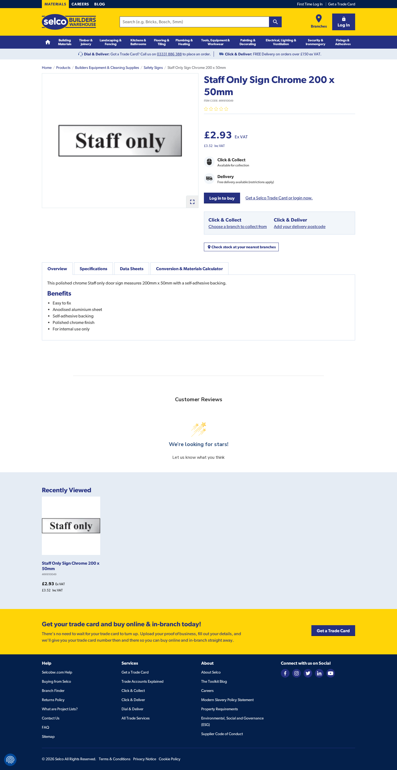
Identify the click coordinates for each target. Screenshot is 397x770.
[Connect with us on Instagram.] (296, 673)
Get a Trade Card (341, 4)
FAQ (45, 727)
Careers (80, 4)
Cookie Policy (169, 759)
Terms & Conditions (114, 759)
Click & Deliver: (238, 54)
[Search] (275, 21)
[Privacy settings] (10, 760)
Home (47, 67)
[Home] (48, 42)
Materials (55, 4)
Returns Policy (53, 700)
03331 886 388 (169, 54)
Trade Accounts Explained (142, 681)
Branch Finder (53, 690)
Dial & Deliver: (97, 54)
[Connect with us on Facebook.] (285, 673)
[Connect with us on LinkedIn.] (319, 673)
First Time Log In (310, 4)
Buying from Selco (56, 681)
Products (63, 67)
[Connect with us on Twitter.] (308, 673)
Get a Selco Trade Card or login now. (279, 197)
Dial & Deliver (132, 709)
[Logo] (69, 22)
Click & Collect (133, 690)
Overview (57, 268)
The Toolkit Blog (214, 681)
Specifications (93, 268)
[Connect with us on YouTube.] (330, 673)
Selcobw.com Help (57, 672)
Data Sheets (131, 268)
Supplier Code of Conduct (222, 734)
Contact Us (50, 718)
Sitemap (48, 736)
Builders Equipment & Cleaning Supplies (107, 67)
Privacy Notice (144, 759)
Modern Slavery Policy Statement (227, 700)
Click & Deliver (133, 700)
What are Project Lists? (60, 709)
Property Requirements (219, 709)
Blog (99, 4)
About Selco (211, 672)
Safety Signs (153, 67)
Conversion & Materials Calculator (189, 268)
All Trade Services (136, 718)
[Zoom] (192, 202)
